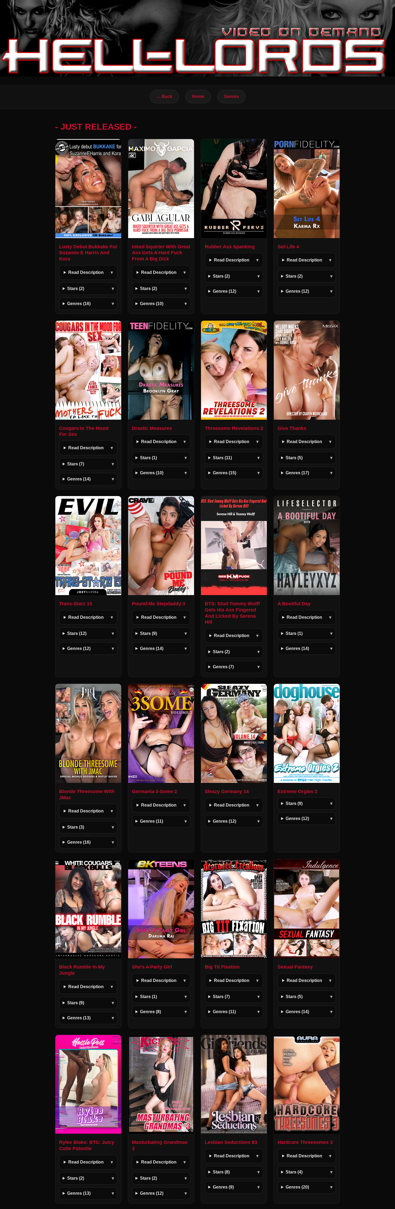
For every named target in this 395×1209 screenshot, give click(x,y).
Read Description (86, 272)
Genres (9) (223, 1187)
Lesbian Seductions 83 (231, 1142)
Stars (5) (294, 457)
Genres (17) (297, 473)
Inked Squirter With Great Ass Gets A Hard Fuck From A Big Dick (161, 253)
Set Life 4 (288, 246)
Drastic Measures (152, 428)
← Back (164, 96)
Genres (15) (224, 473)
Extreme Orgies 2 (297, 791)
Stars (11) (222, 457)
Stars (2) (75, 288)
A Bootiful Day (294, 603)
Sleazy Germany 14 (227, 791)
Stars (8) (221, 1172)
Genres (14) (79, 479)
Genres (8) (150, 1011)
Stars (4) (294, 1172)
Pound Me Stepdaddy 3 (158, 603)
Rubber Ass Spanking (230, 246)
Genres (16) (79, 303)
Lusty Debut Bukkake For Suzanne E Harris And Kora (88, 253)
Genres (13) (79, 1018)
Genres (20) (297, 1187)
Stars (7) (75, 464)
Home (198, 96)
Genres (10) (151, 303)
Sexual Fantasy (295, 967)
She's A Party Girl (152, 967)
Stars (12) (77, 633)
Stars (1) (148, 457)
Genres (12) (224, 291)
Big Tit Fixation (222, 967)
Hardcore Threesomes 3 (305, 1142)
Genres (231, 96)
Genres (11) (151, 821)
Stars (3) (75, 827)
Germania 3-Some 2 (154, 791)
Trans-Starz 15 (75, 603)
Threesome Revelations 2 (234, 428)
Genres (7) (223, 666)
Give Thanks (292, 428)
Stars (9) (148, 633)
